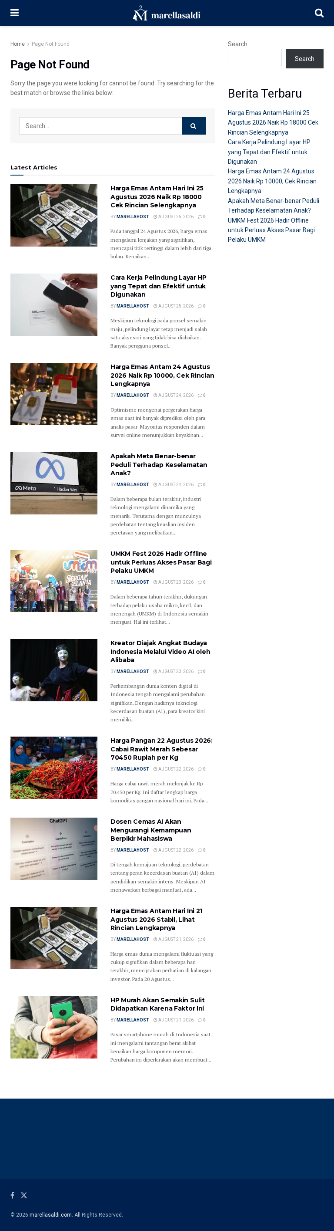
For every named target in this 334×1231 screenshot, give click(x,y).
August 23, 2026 (175, 582)
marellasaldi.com (51, 1215)
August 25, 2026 (175, 216)
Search (237, 44)
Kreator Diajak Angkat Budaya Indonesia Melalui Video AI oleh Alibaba (160, 651)
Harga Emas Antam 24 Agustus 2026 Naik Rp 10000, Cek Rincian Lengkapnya (162, 375)
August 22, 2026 (175, 769)
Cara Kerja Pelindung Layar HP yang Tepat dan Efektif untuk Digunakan (158, 286)
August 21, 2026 (175, 939)
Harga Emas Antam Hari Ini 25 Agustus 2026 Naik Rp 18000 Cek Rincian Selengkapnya (157, 196)
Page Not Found (51, 44)
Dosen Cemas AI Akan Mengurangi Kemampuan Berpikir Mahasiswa (150, 830)
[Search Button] (194, 126)
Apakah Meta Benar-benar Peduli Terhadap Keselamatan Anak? (158, 464)
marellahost (133, 216)
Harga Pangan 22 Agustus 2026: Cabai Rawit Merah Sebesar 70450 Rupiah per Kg (161, 749)
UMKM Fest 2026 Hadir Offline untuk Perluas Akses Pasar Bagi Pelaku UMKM (161, 562)
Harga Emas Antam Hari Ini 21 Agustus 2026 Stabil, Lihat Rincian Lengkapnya (156, 919)
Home (17, 44)
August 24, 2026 (175, 395)
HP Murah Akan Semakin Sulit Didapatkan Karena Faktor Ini (157, 1004)
